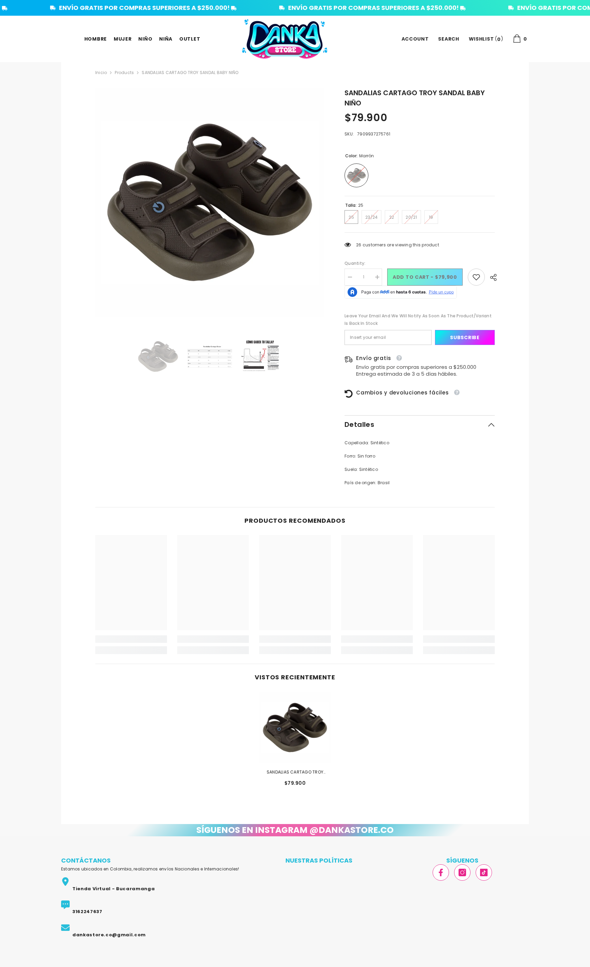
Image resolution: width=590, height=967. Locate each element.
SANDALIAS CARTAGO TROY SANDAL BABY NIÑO (295, 772)
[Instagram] (462, 872)
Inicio (101, 72)
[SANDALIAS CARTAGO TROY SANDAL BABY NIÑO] (295, 727)
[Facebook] (441, 872)
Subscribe (464, 337)
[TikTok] (484, 872)
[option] (209, 202)
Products (124, 72)
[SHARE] (491, 277)
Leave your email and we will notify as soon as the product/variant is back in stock (418, 319)
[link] (476, 277)
